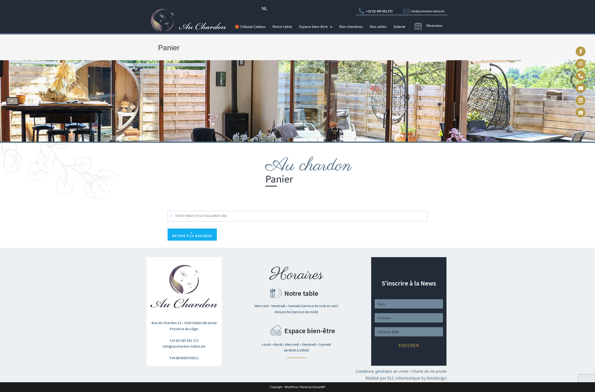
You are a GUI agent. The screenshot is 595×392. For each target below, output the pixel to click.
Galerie (399, 27)
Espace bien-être (313, 27)
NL (265, 8)
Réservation (434, 25)
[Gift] (580, 112)
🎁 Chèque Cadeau (250, 27)
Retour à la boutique (192, 236)
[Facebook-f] (580, 51)
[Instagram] (580, 64)
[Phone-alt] (580, 76)
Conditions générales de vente (382, 371)
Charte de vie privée (429, 371)
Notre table (282, 27)
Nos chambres (351, 27)
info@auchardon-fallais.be (428, 11)
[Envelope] (580, 88)
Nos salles (378, 27)
